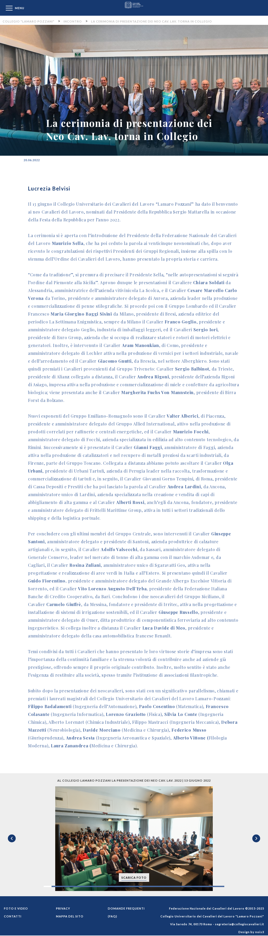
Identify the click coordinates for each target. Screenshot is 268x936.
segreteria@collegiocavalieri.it (239, 924)
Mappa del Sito (69, 916)
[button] (263, 791)
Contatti (12, 916)
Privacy (63, 908)
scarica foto (134, 877)
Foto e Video (16, 908)
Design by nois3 (251, 932)
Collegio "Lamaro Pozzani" (134, 8)
